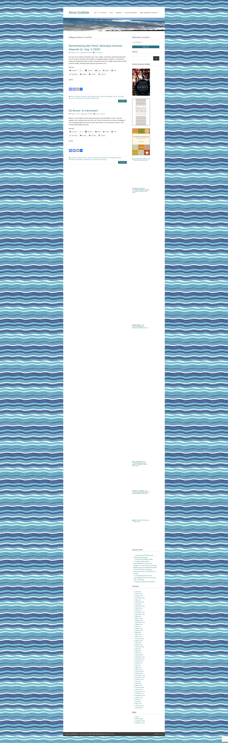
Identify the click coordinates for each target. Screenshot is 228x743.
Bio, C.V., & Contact (100, 13)
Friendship (121, 96)
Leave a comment (100, 114)
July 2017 (137, 665)
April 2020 (138, 634)
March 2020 (139, 636)
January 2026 (139, 596)
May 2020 (138, 632)
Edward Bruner (104, 158)
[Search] (156, 58)
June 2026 (138, 592)
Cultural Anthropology (106, 96)
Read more (122, 101)
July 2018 (137, 649)
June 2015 (138, 700)
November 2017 (140, 659)
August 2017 (139, 663)
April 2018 (138, 653)
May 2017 (138, 667)
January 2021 (139, 628)
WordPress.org (139, 723)
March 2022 (138, 618)
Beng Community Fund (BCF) (149, 13)
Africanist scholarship (81, 96)
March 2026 (138, 594)
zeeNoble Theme (158, 734)
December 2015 (140, 691)
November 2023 (140, 606)
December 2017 (140, 657)
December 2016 (140, 675)
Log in (137, 717)
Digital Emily (110, 734)
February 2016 (139, 687)
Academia (73, 158)
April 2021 (138, 626)
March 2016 (138, 685)
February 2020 (139, 638)
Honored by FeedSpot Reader (144, 559)
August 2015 (138, 697)
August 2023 (139, 608)
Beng (97, 96)
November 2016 (140, 677)
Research (119, 13)
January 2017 (139, 673)
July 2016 (137, 681)
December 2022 (140, 612)
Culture (115, 96)
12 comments (98, 52)
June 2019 (138, 642)
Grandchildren (79, 159)
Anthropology (91, 96)
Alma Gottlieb (88, 52)
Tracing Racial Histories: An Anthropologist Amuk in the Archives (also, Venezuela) (145, 578)
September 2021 (140, 622)
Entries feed (139, 719)
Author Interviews (131, 13)
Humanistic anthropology (76, 98)
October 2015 (139, 693)
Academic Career (81, 158)
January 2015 (139, 708)
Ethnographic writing (115, 158)
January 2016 (139, 689)
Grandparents (87, 159)
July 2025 (137, 600)
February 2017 (139, 671)
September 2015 (140, 695)
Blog (111, 13)
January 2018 (139, 655)
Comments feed (140, 721)
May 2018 (138, 651)
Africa (72, 96)
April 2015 (138, 702)
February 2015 (139, 706)
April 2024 (138, 604)
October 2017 (139, 661)
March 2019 (138, 645)
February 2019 (139, 647)
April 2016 (138, 683)
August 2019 (139, 641)
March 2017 (138, 669)
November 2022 (140, 614)
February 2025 (139, 602)
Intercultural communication (91, 98)
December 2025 (140, 598)
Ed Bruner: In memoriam (83, 110)
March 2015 (138, 704)
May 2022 (138, 616)
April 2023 (138, 610)
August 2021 (138, 624)
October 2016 (139, 679)
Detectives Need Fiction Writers (145, 582)
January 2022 (139, 620)
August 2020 (139, 630)
